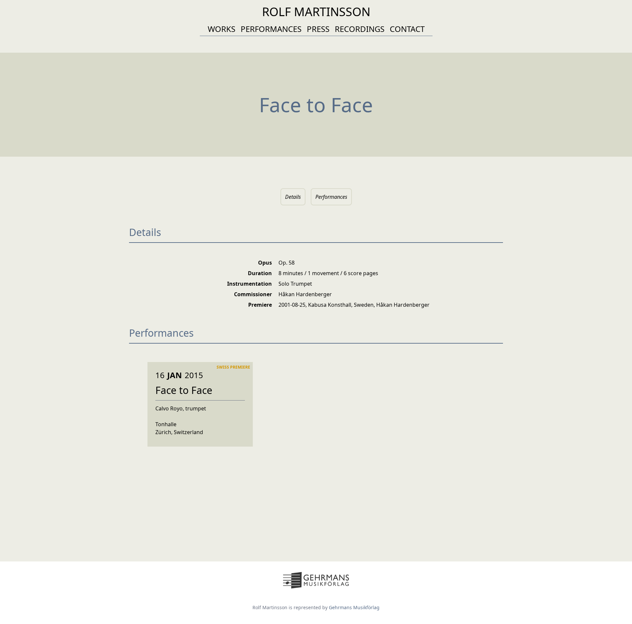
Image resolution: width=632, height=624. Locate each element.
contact (407, 28)
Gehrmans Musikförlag (354, 607)
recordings (359, 28)
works (221, 28)
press (318, 28)
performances (271, 28)
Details (293, 196)
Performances (331, 196)
